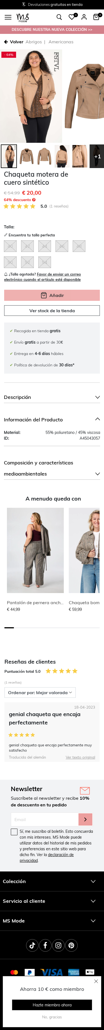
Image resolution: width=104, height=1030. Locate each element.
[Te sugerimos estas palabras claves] (59, 17)
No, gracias (52, 1016)
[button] (72, 17)
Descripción (17, 397)
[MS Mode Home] (22, 17)
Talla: (9, 226)
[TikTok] (32, 945)
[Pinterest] (71, 945)
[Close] (96, 981)
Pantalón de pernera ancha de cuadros (47, 602)
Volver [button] (16, 41)
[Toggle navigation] (8, 17)
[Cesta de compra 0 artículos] (96, 17)
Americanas (61, 41)
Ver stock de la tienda (52, 310)
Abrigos (34, 41)
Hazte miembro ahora (52, 1005)
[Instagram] (58, 945)
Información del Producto (33, 419)
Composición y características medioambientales (38, 468)
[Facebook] (45, 945)
